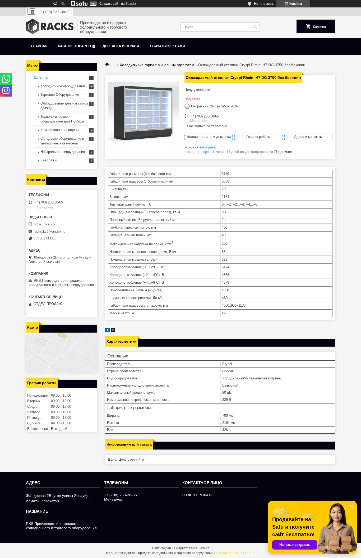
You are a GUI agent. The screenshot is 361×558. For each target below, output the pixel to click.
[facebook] (107, 331)
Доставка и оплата (121, 46)
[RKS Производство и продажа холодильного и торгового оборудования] (49, 27)
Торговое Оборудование (59, 95)
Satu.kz (203, 548)
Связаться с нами (167, 46)
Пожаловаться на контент (235, 553)
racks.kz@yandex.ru (49, 231)
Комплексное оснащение (60, 130)
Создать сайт (109, 4)
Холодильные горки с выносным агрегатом (157, 65)
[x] (113, 331)
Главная (39, 46)
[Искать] (255, 27)
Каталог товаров (74, 46)
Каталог (41, 77)
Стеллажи (48, 160)
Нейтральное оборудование (62, 152)
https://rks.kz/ (44, 224)
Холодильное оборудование (63, 86)
